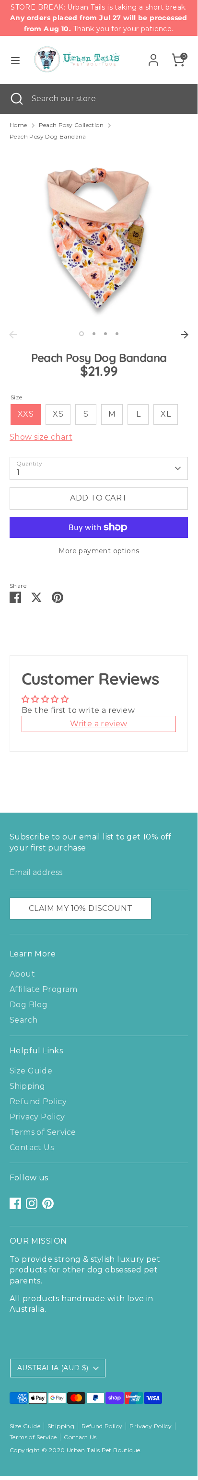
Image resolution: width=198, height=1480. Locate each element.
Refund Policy (38, 1101)
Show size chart (41, 437)
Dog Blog (28, 1004)
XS (58, 414)
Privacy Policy (37, 1116)
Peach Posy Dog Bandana (48, 136)
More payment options (99, 551)
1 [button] (81, 333)
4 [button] (117, 333)
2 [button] (94, 333)
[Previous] (12, 334)
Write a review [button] (99, 723)
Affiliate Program (44, 989)
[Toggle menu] (15, 60)
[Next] (184, 334)
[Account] (153, 55)
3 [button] (105, 333)
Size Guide (31, 1070)
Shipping (27, 1086)
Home (18, 124)
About (22, 974)
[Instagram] (31, 1203)
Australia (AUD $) (53, 1367)
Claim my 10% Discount (80, 908)
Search (23, 1020)
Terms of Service (43, 1132)
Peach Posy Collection (71, 124)
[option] (99, 237)
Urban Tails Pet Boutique (103, 1450)
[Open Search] (15, 99)
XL (166, 414)
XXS (26, 414)
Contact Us (32, 1147)
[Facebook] (15, 1203)
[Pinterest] (48, 1203)
